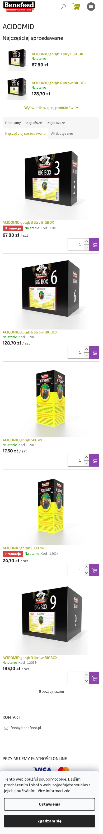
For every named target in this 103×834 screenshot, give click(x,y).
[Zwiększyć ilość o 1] (86, 241)
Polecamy (13, 123)
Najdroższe (56, 123)
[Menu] (91, 6)
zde (67, 791)
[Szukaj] (63, 6)
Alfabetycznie (62, 133)
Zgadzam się (50, 821)
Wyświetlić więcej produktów (49, 107)
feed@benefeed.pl (26, 728)
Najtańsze (34, 123)
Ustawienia (49, 804)
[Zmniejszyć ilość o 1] (86, 247)
